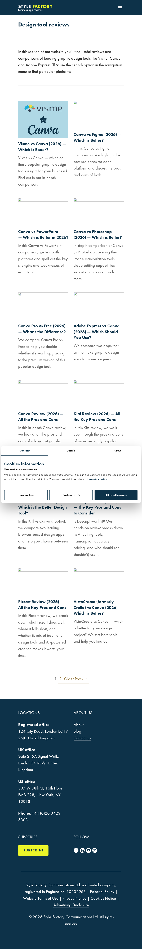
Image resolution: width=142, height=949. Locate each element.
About (78, 724)
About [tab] (117, 450)
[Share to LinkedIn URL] (82, 850)
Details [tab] (71, 450)
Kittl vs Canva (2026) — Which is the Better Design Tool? (42, 507)
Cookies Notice (103, 898)
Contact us (82, 738)
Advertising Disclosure (71, 904)
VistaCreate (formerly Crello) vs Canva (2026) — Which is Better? (98, 607)
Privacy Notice (74, 898)
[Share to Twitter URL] (94, 850)
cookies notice (98, 479)
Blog (77, 731)
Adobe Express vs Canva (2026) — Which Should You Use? (96, 331)
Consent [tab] (25, 450)
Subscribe (33, 850)
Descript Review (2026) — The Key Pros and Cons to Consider (97, 507)
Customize (69, 495)
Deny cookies (26, 495)
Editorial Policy (102, 891)
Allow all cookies (116, 495)
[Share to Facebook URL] (76, 850)
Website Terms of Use (40, 898)
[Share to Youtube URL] (88, 850)
